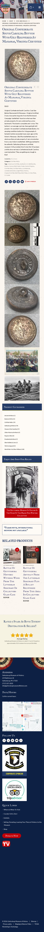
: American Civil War (14, 164)
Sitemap (33, 921)
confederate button (10, 171)
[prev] (34, 87)
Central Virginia (29, 166)
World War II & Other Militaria (13, 449)
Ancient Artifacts (9, 415)
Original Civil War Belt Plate (13, 173)
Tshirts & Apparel (9, 446)
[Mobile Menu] (39, 7)
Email (22, 181)
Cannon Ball (12, 166)
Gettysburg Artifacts (10, 426)
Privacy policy (7, 924)
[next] (38, 87)
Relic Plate (24, 173)
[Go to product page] (12, 555)
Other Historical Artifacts (11, 432)
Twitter (10, 181)
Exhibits (6, 818)
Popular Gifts (8, 436)
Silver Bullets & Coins (10, 442)
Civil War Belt (8, 168)
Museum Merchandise (11, 429)
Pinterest (18, 181)
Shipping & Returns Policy (23, 924)
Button (7, 166)
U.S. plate (7, 175)
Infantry (25, 171)
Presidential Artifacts (10, 439)
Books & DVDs (9, 419)
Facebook (6, 181)
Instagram (21, 740)
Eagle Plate (20, 171)
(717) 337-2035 (7, 683)
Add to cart (17, 550)
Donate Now (11, 835)
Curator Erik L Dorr (10, 814)
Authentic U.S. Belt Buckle (27, 164)
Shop (5, 829)
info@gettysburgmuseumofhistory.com (14, 686)
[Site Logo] (5, 8)
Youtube (16, 740)
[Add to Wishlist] (20, 565)
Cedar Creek (20, 166)
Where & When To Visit (12, 810)
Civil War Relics (15, 161)
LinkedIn (14, 181)
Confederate (26, 168)
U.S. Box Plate (32, 173)
